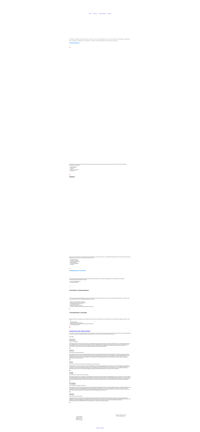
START (90, 13)
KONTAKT (95, 13)
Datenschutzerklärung (102, 13)
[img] (100, 5)
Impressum (109, 13)
